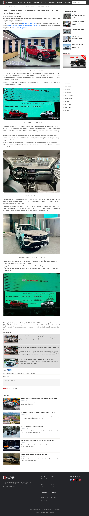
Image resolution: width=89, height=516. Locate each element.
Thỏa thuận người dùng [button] (46, 509)
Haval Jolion (15, 27)
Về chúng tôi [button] (57, 509)
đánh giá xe (43, 489)
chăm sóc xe (44, 495)
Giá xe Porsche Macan (68, 95)
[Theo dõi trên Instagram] (80, 480)
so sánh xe (43, 486)
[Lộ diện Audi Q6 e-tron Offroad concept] (11, 431)
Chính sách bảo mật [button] (33, 509)
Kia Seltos (21, 25)
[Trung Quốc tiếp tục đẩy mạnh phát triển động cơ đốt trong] (67, 16)
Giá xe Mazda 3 (66, 89)
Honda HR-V (37, 25)
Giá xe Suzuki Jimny (67, 98)
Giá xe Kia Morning (67, 107)
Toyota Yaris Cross (12, 25)
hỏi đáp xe (53, 486)
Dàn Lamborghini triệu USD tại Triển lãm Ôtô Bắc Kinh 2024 (37, 440)
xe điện (29, 2)
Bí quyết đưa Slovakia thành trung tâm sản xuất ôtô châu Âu (38, 412)
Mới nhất (15, 388)
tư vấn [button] (43, 2)
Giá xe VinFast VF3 (67, 110)
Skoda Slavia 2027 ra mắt (78, 29)
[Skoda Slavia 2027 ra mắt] (67, 31)
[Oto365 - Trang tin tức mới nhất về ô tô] (8, 2)
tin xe (10, 6)
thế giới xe (53, 497)
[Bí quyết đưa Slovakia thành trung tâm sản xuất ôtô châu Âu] (11, 417)
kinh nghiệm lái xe (45, 497)
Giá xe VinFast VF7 (67, 101)
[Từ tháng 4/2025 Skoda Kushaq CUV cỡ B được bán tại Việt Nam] (11, 363)
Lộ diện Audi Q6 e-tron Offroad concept (32, 426)
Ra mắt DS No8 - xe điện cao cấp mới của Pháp (34, 454)
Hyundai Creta (28, 25)
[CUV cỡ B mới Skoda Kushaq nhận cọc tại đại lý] (11, 339)
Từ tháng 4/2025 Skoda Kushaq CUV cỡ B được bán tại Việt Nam (36, 359)
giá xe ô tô (68, 2)
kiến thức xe (54, 495)
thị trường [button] (21, 2)
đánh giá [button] (35, 2)
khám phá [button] (60, 2)
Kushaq (33, 373)
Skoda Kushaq (9, 373)
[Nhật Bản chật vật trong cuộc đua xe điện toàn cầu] (67, 39)
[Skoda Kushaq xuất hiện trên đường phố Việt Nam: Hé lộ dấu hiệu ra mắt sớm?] (11, 350)
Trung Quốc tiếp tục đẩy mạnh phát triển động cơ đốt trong (79, 15)
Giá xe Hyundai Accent (68, 77)
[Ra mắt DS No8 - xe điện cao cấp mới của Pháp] (11, 459)
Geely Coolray (24, 27)
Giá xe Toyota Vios (67, 71)
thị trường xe (44, 478)
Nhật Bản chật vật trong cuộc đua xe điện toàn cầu (79, 37)
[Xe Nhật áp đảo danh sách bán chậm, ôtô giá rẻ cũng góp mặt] (67, 24)
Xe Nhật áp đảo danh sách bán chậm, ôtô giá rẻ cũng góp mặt (78, 23)
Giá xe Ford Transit (67, 104)
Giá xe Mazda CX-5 (67, 92)
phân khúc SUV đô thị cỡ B (29, 23)
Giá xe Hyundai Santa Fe (68, 80)
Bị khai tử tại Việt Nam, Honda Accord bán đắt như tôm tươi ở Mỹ (78, 46)
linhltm (19, 16)
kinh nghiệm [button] (51, 2)
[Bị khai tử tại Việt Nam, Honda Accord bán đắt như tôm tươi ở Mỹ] (67, 47)
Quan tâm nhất (6, 388)
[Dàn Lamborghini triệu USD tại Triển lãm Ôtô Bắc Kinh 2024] (11, 445)
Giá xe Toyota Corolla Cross (69, 74)
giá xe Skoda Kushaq (19, 373)
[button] (85, 2)
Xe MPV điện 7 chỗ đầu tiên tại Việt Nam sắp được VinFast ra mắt (39, 398)
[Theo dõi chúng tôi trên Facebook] (71, 480)
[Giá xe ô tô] (74, 61)
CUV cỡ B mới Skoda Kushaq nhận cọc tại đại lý (31, 336)
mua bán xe (53, 489)
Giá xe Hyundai (66, 83)
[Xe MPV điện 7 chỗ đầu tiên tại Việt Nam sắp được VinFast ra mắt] (11, 403)
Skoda (27, 373)
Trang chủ (5, 6)
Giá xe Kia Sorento (67, 86)
